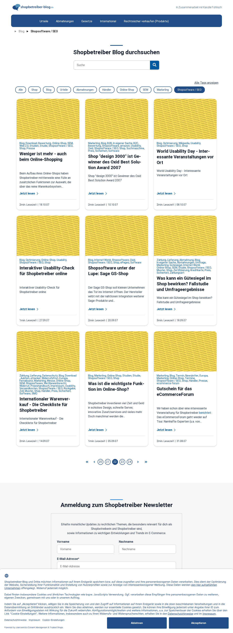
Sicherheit (101, 151)
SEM (145, 89)
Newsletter (191, 375)
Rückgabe (69, 388)
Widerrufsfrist (50, 378)
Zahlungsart (177, 272)
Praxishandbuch (40, 386)
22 (115, 462)
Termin (180, 375)
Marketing (163, 89)
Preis (91, 151)
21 (107, 462)
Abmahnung (186, 260)
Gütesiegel (176, 265)
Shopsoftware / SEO (44, 31)
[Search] (154, 65)
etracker (36, 378)
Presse (31, 148)
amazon (125, 145)
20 (100, 462)
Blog (21, 31)
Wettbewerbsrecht (55, 383)
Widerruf (24, 386)
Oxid (90, 148)
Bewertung (44, 143)
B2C (135, 143)
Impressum (57, 386)
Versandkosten (28, 388)
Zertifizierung (181, 270)
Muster (161, 270)
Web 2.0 (24, 145)
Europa (63, 378)
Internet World (102, 260)
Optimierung (170, 143)
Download (31, 143)
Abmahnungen (85, 89)
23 (122, 462)
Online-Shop (127, 89)
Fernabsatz (26, 380)
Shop (34, 89)
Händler (106, 89)
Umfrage (200, 262)
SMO (34, 393)
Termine (190, 378)
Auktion (25, 378)
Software (113, 151)
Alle (21, 89)
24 (129, 462)
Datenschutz (50, 375)
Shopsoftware (110, 145)
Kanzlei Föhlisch (212, 7)
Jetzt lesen (27, 193)
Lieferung (172, 260)
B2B (109, 143)
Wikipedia (184, 143)
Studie (44, 145)
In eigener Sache (122, 143)
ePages (124, 262)
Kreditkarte (197, 270)
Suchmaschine (135, 148)
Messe (51, 380)
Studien (34, 145)
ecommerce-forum (168, 383)
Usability (136, 145)
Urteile (64, 89)
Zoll (21, 391)
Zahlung (161, 260)
